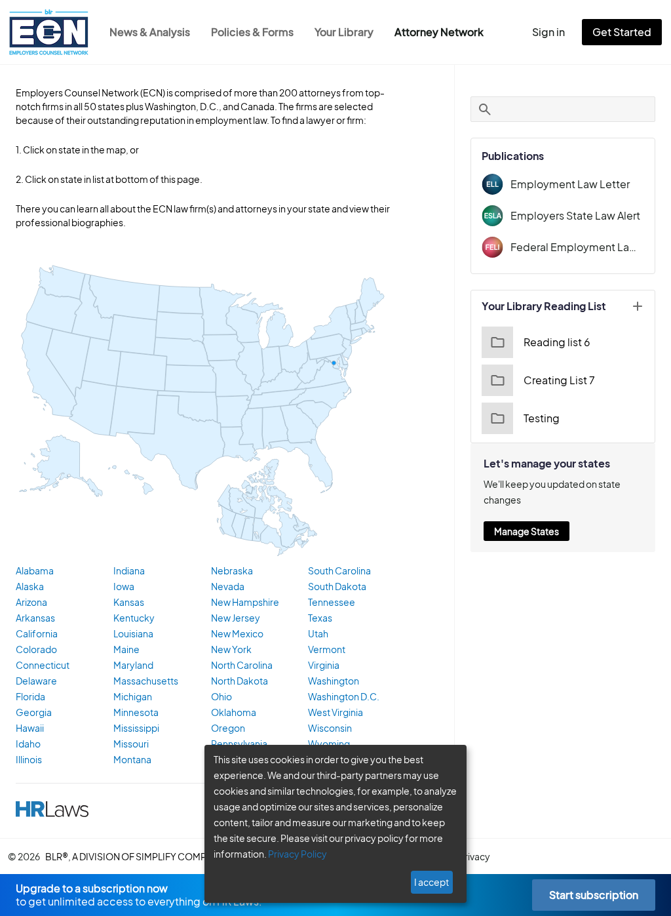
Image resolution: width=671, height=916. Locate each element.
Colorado (36, 649)
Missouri (131, 743)
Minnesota (136, 712)
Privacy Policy (297, 854)
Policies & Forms (252, 32)
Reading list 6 (557, 342)
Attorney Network (439, 32)
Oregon (228, 728)
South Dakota (337, 586)
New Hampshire (245, 602)
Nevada (227, 586)
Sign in (548, 32)
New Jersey (235, 618)
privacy (474, 856)
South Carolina (339, 570)
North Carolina (242, 665)
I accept (431, 882)
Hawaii (30, 728)
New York (231, 649)
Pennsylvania (239, 743)
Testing (542, 418)
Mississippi (136, 728)
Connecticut (42, 665)
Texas (320, 618)
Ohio (221, 696)
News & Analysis (149, 32)
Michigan (132, 696)
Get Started (621, 32)
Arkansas (35, 618)
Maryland (133, 665)
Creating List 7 (559, 380)
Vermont (326, 649)
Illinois (29, 759)
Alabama (35, 570)
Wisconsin (330, 728)
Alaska (30, 586)
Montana (132, 759)
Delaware (36, 681)
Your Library (344, 32)
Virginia (323, 665)
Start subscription (593, 895)
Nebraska (232, 570)
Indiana (129, 570)
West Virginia (335, 712)
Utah (318, 633)
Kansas (128, 602)
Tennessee (331, 602)
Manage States (526, 531)
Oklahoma (233, 712)
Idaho (28, 743)
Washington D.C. (343, 696)
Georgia (34, 712)
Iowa (123, 586)
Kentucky (134, 618)
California (37, 633)
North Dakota (239, 681)
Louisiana (133, 633)
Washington (333, 681)
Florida (30, 696)
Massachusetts (145, 681)
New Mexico (237, 633)
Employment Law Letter (570, 184)
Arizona (31, 602)
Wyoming (329, 743)
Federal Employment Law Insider (577, 247)
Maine (126, 649)
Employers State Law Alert (575, 215)
